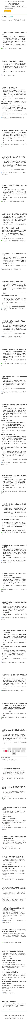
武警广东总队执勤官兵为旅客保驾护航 (12, 282)
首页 (10, 749)
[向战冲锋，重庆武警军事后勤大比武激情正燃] (12, 117)
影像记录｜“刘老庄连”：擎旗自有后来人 (13, 857)
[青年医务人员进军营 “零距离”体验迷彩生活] (12, 337)
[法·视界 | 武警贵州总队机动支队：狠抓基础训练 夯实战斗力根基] (14, 173)
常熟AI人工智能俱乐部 (18, 1015)
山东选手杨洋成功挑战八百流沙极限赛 (12, 951)
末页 (14, 753)
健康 (23, 1)
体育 (6, 6)
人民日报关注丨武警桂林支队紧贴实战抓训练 (14, 214)
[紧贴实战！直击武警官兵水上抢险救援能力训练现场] (14, 718)
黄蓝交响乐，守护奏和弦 (9, 1002)
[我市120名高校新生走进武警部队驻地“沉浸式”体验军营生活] (14, 618)
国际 (8, 1)
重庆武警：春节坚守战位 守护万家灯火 (13, 61)
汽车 (20, 1)
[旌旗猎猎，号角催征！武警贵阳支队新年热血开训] (13, 20)
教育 (20, 6)
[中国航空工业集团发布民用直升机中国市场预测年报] (14, 799)
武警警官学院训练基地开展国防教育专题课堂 (14, 703)
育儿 (23, 6)
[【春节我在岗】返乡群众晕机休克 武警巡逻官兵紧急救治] (14, 492)
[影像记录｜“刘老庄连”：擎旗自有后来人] (12, 848)
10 (13, 751)
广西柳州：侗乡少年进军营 (9, 88)
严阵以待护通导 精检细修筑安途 (11, 769)
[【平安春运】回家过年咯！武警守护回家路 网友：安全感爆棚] (14, 309)
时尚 (13, 1)
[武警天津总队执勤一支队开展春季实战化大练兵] (13, 662)
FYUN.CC (12, 1015)
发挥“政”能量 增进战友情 (8, 434)
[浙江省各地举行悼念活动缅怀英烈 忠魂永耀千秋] (13, 240)
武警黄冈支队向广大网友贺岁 (9, 296)
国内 (6, 1)
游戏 (18, 6)
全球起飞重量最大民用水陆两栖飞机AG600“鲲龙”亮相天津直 (11, 961)
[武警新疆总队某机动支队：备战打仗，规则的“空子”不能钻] (14, 590)
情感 (15, 1)
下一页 (23, 751)
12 (18, 751)
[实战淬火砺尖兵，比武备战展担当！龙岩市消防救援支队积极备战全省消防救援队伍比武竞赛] (14, 900)
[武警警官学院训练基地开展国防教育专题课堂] (12, 690)
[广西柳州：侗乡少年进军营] (8, 75)
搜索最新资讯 (7, 11)
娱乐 (8, 6)
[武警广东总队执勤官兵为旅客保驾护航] (11, 269)
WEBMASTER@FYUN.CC (17, 1018)
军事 (13, 6)
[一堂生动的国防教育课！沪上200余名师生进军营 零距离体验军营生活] (14, 561)
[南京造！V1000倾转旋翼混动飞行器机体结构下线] (14, 779)
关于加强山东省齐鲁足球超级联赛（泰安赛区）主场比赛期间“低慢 (13, 867)
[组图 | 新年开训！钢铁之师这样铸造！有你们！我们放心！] (14, 145)
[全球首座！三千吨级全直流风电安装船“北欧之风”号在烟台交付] (14, 828)
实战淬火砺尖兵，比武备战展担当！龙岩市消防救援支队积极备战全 (14, 909)
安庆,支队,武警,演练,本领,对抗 (18, 530)
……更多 (10, 42)
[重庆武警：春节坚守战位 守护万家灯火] (11, 48)
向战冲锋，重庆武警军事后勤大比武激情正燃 (14, 130)
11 (16, 751)
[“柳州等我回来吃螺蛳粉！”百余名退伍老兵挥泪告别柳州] (14, 364)
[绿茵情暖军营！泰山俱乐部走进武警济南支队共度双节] (14, 533)
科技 (15, 6)
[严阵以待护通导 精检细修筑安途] (10, 760)
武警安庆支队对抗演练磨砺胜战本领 (11, 520)
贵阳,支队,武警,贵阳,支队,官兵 (18, 238)
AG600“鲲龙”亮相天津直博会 (10, 972)
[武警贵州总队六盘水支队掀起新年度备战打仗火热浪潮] (14, 392)
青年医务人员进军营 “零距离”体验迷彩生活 (14, 349)
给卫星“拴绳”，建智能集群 (9, 818)
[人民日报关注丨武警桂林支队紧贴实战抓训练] (12, 201)
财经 (11, 6)
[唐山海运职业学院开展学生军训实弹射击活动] (13, 879)
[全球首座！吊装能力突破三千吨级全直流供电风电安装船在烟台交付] (14, 921)
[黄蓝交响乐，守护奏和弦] (8, 993)
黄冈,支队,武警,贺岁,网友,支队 (18, 306)
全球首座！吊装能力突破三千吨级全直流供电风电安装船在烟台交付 (14, 930)
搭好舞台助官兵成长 (6, 420)
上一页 (14, 749)
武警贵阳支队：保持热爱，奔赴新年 (11, 228)
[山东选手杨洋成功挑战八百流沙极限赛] (11, 942)
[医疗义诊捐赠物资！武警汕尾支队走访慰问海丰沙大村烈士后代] (14, 463)
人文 (18, 1)
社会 (11, 1)
